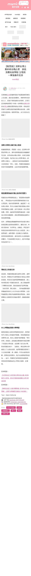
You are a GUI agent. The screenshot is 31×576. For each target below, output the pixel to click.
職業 (19, 410)
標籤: (3, 407)
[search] (28, 6)
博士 (5, 106)
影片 (6, 26)
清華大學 (27, 103)
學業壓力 (6, 410)
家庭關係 (23, 18)
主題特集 (23, 22)
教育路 (24, 14)
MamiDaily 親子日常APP (16, 400)
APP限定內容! (8, 14)
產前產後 (8, 18)
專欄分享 (16, 22)
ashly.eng (13, 88)
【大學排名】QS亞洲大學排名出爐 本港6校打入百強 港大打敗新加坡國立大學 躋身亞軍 (15, 378)
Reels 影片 (13, 26)
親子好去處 (8, 22)
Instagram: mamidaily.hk (18, 402)
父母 (8, 95)
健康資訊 (15, 18)
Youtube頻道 (23, 403)
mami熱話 (17, 14)
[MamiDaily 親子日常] (15, 5)
